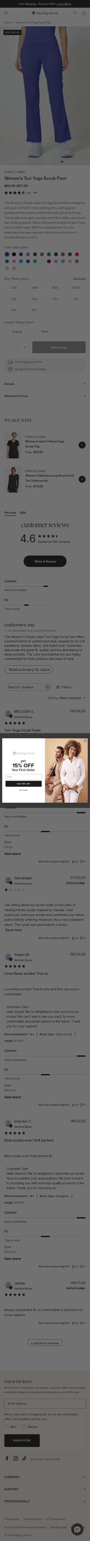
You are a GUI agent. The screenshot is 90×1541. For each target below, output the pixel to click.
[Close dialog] (85, 740)
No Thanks (23, 790)
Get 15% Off (23, 783)
